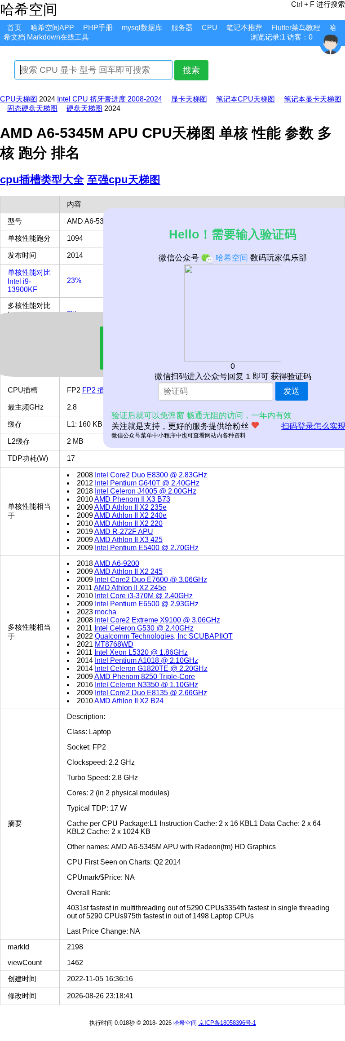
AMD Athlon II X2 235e (130, 507)
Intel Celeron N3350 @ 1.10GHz (146, 684)
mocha (105, 612)
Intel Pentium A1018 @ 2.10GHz (146, 660)
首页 (14, 27)
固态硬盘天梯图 (32, 108)
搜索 (191, 70)
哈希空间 (185, 1022)
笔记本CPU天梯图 (245, 99)
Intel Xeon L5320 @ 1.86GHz (141, 652)
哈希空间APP (52, 27)
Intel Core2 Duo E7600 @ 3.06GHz (151, 579)
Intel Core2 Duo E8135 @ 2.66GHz (151, 693)
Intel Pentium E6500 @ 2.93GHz (147, 604)
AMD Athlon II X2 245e (130, 587)
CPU (209, 27)
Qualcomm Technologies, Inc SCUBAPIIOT (164, 636)
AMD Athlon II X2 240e (130, 515)
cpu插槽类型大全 (42, 179)
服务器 (182, 27)
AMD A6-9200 (116, 563)
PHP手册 (98, 27)
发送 (291, 391)
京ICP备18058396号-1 (227, 1022)
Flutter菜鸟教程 (295, 27)
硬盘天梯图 (84, 108)
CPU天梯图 (18, 99)
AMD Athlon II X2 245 (128, 571)
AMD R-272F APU (123, 531)
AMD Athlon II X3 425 (128, 539)
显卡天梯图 (189, 99)
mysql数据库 (142, 27)
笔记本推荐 (244, 27)
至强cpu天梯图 (123, 179)
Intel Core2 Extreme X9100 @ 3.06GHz (157, 620)
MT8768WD (114, 644)
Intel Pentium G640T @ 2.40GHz (147, 483)
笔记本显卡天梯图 (312, 99)
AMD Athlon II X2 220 (128, 523)
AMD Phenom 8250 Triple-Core (144, 676)
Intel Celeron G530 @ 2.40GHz (144, 628)
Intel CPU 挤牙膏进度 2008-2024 (109, 99)
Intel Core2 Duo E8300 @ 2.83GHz (151, 475)
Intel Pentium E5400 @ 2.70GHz (147, 547)
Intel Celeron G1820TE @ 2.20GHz (151, 668)
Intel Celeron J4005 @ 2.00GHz (145, 491)
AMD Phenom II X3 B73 (132, 499)
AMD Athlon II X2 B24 (129, 701)
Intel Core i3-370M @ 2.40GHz (144, 596)
